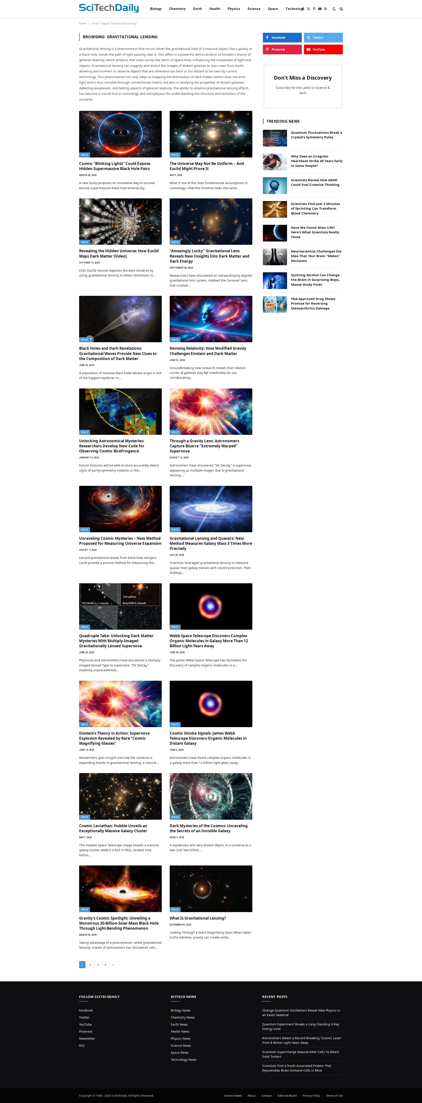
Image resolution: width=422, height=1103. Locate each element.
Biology (156, 9)
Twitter (84, 1017)
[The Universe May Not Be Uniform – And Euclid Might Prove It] (211, 134)
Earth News (179, 1024)
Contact (266, 1096)
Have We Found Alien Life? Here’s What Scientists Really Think (315, 232)
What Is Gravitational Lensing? (198, 918)
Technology (295, 9)
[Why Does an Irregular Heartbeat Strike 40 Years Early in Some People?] (275, 162)
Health (214, 9)
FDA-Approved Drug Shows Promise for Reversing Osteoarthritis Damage (313, 303)
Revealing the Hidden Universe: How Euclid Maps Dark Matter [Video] (119, 253)
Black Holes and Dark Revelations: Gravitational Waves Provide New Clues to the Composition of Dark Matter (118, 353)
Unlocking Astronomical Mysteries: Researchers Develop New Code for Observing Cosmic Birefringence (111, 446)
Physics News (181, 1038)
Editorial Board (287, 1096)
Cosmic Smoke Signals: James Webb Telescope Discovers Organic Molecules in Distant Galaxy (208, 738)
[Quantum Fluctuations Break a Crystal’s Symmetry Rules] (275, 138)
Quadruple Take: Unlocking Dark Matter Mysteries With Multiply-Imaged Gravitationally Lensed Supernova (116, 640)
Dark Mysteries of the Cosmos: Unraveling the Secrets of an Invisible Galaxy (209, 828)
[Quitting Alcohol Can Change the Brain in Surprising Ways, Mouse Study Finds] (275, 280)
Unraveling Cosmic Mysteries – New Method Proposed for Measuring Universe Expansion (120, 541)
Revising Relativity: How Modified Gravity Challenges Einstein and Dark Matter (208, 351)
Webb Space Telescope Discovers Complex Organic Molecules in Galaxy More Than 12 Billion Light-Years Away (209, 640)
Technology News (183, 1059)
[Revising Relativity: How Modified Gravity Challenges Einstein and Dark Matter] (211, 319)
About (251, 1096)
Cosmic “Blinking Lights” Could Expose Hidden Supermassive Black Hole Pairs (114, 166)
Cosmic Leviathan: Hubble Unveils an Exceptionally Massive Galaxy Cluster (113, 828)
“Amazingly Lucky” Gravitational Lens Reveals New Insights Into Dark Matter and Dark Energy (209, 255)
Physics (234, 9)
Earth (197, 9)
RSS (82, 1045)
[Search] (341, 9)
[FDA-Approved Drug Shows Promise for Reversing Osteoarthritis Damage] (275, 304)
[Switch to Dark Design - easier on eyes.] (334, 9)
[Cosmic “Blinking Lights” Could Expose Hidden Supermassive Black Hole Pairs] (120, 134)
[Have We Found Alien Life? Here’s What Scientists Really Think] (275, 233)
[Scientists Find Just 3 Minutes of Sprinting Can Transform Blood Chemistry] (275, 209)
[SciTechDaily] (109, 9)
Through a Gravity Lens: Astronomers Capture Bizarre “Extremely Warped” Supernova (204, 446)
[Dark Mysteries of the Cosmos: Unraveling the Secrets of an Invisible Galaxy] (211, 796)
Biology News (181, 1010)
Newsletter (87, 1038)
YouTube (85, 1024)
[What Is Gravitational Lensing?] (211, 888)
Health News (180, 1031)
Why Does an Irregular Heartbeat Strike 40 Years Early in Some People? (317, 161)
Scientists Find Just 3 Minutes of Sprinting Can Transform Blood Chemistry (315, 208)
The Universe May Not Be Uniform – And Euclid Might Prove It (207, 166)
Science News (181, 1045)
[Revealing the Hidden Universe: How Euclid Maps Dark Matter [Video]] (120, 221)
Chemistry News (183, 1017)
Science (253, 9)
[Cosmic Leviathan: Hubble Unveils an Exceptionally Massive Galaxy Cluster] (120, 796)
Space (273, 9)
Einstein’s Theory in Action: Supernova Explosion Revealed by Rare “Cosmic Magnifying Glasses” (114, 738)
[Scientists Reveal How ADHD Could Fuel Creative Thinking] (275, 185)
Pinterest (85, 1031)
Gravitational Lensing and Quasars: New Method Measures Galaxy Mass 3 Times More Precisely (211, 543)
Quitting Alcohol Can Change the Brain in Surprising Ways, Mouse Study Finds (315, 280)
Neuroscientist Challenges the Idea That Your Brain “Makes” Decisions (316, 256)
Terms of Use (334, 1096)
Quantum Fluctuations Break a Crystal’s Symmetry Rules (316, 134)
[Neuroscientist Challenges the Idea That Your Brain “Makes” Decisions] (275, 257)
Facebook (86, 1010)
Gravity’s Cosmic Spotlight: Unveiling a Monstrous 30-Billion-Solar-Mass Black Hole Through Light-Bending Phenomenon (118, 923)
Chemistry (177, 9)
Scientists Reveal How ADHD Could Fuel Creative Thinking (315, 182)
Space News (180, 1052)
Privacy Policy (311, 1096)
